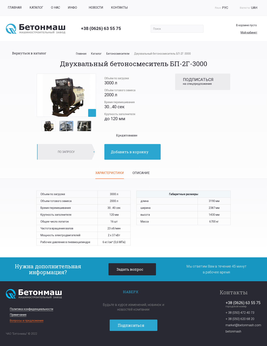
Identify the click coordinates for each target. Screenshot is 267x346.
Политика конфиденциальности (31, 309)
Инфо (72, 7)
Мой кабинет (249, 32)
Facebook (126, 342)
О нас (55, 7)
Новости (96, 7)
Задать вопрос (129, 269)
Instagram (140, 342)
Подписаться (131, 325)
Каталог (36, 7)
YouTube (133, 342)
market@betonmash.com (243, 325)
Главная (15, 7)
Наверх (130, 291)
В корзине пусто (246, 25)
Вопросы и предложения (26, 320)
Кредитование (126, 135)
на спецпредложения (198, 81)
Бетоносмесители (117, 53)
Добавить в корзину (130, 152)
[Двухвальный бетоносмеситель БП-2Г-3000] (66, 95)
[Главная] (35, 29)
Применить (199, 29)
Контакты (119, 7)
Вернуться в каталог (29, 53)
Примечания (18, 314)
